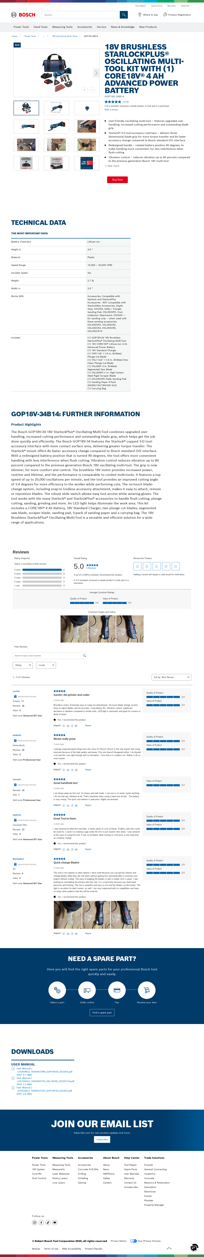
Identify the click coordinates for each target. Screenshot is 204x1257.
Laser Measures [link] (60, 1173)
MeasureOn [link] (58, 1169)
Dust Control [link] (39, 1178)
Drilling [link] (82, 1173)
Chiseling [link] (83, 1178)
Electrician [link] (150, 1191)
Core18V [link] (36, 1173)
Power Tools (30, 36)
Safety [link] (106, 1178)
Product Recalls (93, 1248)
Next (96, 72)
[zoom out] (92, 90)
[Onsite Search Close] (117, 15)
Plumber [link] (148, 1200)
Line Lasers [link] (58, 1182)
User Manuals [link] (131, 1173)
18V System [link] (38, 1169)
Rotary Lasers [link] (60, 1178)
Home (14, 36)
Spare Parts (156, 6)
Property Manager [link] (154, 1204)
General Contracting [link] (155, 1169)
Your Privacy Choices (149, 1241)
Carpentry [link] (149, 1173)
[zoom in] (84, 90)
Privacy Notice (118, 1241)
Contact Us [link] (130, 1182)
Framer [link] (148, 1196)
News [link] (106, 1169)
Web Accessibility (71, 1248)
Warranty (171, 6)
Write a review (111, 109)
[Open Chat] (194, 1247)
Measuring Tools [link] (62, 1157)
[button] (117, 179)
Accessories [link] (85, 1157)
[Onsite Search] (124, 15)
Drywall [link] (148, 1164)
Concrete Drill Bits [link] (88, 1169)
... (44, 36)
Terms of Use (51, 1248)
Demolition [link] (150, 1187)
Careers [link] (107, 1182)
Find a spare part (102, 1012)
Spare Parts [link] (130, 1169)
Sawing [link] (82, 1182)
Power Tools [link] (40, 1157)
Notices (36, 1248)
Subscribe (102, 1139)
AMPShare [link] (108, 1173)
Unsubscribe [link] (131, 1187)
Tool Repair (140, 6)
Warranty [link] (129, 1178)
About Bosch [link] (111, 1157)
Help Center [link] (131, 1157)
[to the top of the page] (199, 1238)
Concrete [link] (149, 1178)
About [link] (106, 1164)
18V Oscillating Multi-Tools (64, 36)
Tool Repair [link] (130, 1164)
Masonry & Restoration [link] (157, 1182)
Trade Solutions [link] (154, 1157)
